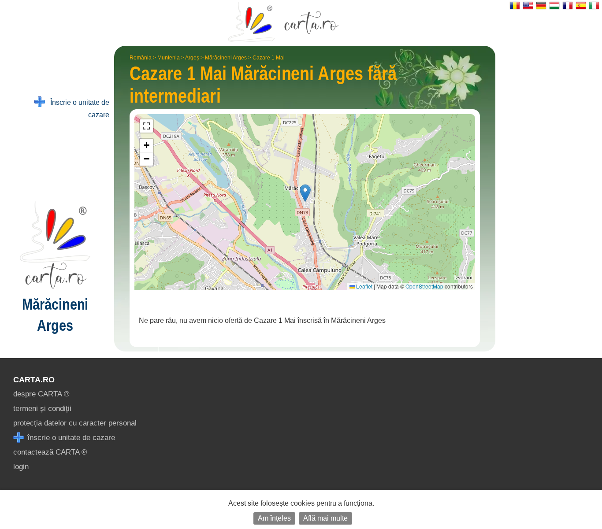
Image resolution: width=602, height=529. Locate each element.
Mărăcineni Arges (226, 58)
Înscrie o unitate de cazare (77, 108)
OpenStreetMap (424, 286)
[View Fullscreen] (146, 126)
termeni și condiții (42, 408)
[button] (305, 193)
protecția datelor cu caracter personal (75, 423)
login (21, 466)
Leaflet (363, 286)
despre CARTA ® (41, 394)
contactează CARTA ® (50, 452)
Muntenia (168, 58)
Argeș (192, 58)
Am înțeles (274, 518)
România (141, 58)
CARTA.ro (34, 379)
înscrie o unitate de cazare (70, 437)
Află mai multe (325, 518)
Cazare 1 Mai (269, 58)
